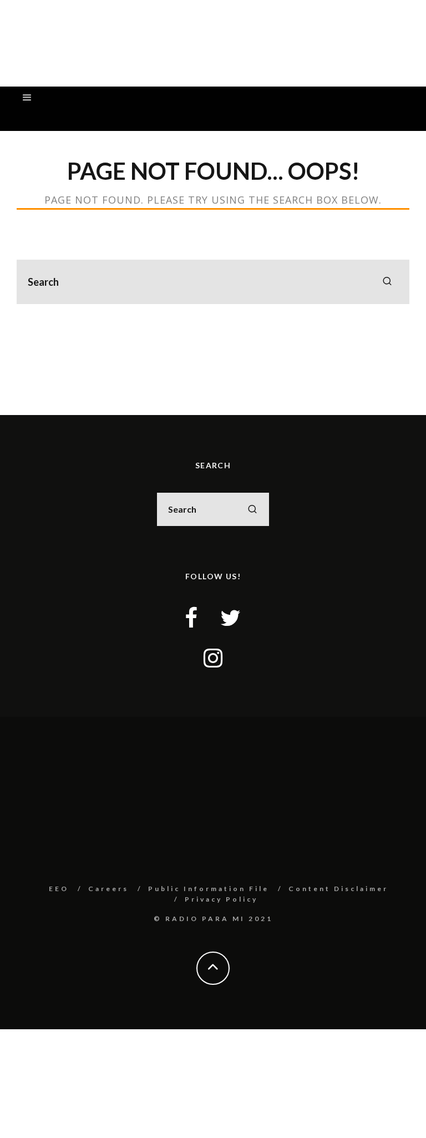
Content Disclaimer (338, 888)
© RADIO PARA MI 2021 (213, 918)
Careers (108, 888)
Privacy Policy (221, 899)
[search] (387, 282)
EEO (59, 888)
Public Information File (208, 888)
